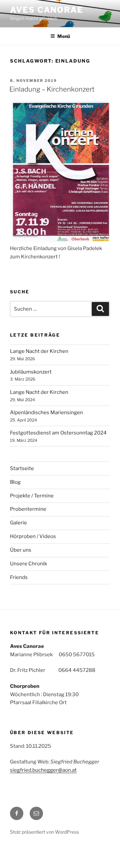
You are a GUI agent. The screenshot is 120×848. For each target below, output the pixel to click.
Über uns (20, 550)
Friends (19, 577)
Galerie (18, 523)
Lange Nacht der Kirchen (39, 351)
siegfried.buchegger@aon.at (43, 770)
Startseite (22, 468)
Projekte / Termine (32, 496)
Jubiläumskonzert (31, 372)
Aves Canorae (46, 10)
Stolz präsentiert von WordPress (44, 832)
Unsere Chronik (28, 564)
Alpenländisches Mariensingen (46, 413)
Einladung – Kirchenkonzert (52, 89)
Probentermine (28, 509)
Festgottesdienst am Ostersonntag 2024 (58, 433)
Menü (63, 36)
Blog (15, 482)
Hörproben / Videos (33, 536)
